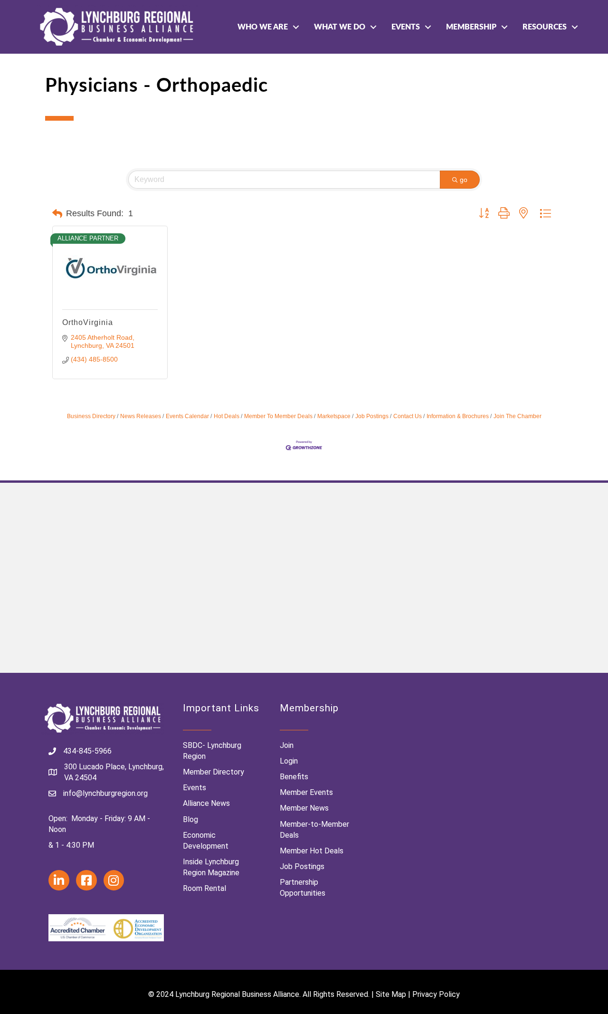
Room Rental (204, 888)
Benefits (294, 776)
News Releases (140, 416)
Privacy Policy (436, 994)
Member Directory (213, 771)
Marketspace (334, 416)
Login (289, 760)
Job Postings (372, 416)
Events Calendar (187, 416)
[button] (57, 213)
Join (287, 745)
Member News (304, 808)
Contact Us (407, 416)
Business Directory (91, 416)
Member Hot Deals (311, 850)
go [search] (463, 179)
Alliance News (206, 803)
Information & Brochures (458, 416)
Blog (190, 819)
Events (405, 27)
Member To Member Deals (278, 416)
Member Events (306, 792)
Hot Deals (226, 416)
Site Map (391, 994)
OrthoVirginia (87, 322)
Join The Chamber (518, 416)
